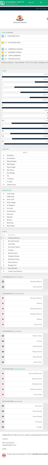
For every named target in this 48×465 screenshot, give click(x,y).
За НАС (4, 449)
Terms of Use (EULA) (8, 443)
